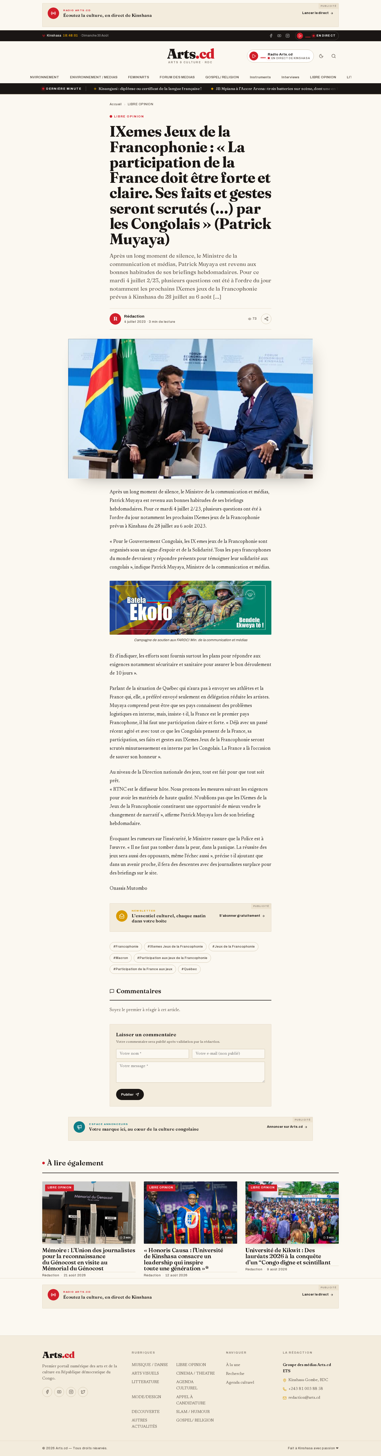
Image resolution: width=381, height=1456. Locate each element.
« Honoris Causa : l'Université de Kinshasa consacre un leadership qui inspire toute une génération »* (183, 1259)
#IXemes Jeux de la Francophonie (175, 946)
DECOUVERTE (146, 1412)
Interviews (290, 77)
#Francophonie (125, 946)
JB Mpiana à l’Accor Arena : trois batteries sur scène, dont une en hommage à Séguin (201, 88)
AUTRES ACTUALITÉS (144, 1424)
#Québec (189, 969)
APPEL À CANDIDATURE (191, 1400)
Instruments (260, 77)
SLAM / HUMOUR (193, 1412)
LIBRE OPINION (323, 77)
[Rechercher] (333, 56)
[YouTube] (279, 36)
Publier (127, 1094)
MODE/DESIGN (146, 1397)
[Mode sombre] (321, 56)
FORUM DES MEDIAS (177, 77)
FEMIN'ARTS (138, 77)
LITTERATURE (145, 1382)
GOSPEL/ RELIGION (222, 77)
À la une (233, 1365)
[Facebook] (271, 36)
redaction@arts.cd (304, 1398)
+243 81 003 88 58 (305, 1389)
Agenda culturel (240, 1383)
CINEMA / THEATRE (195, 1374)
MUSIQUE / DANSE (150, 1365)
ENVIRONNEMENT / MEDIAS (93, 77)
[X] (83, 1392)
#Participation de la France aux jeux (142, 969)
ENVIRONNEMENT (43, 77)
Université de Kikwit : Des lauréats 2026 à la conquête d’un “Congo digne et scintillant (287, 1256)
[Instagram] (288, 36)
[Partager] (266, 319)
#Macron (120, 958)
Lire (127, 1275)
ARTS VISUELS (145, 1374)
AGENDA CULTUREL (186, 1385)
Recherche (235, 1374)
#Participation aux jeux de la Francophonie (172, 958)
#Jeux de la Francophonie (233, 946)
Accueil (116, 104)
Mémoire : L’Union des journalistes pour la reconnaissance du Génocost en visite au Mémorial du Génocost (88, 1259)
